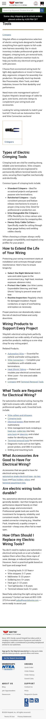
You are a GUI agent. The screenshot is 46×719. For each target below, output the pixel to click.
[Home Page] (18, 4)
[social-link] (27, 700)
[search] (42, 10)
